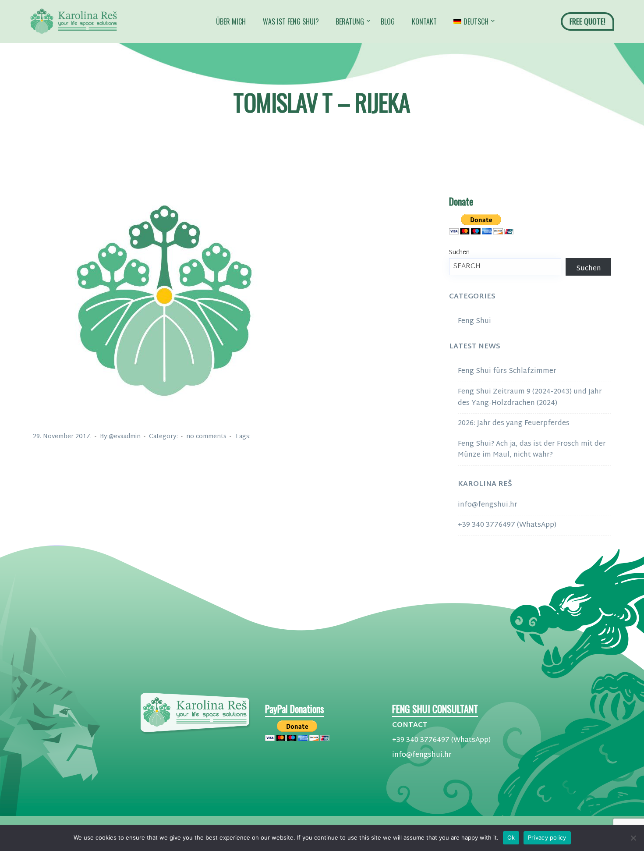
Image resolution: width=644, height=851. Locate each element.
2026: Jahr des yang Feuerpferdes (514, 423)
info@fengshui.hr (487, 505)
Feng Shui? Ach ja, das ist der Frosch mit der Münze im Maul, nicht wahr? (532, 450)
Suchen (459, 252)
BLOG (388, 21)
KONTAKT (424, 21)
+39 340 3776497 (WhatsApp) (507, 525)
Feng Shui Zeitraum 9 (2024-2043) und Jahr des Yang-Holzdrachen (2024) (530, 398)
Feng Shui (474, 321)
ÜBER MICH (231, 21)
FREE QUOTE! (587, 21)
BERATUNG (350, 21)
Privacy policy (547, 837)
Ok (511, 837)
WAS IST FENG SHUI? (291, 21)
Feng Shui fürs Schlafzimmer (507, 371)
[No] (633, 837)
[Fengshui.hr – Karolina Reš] (73, 21)
